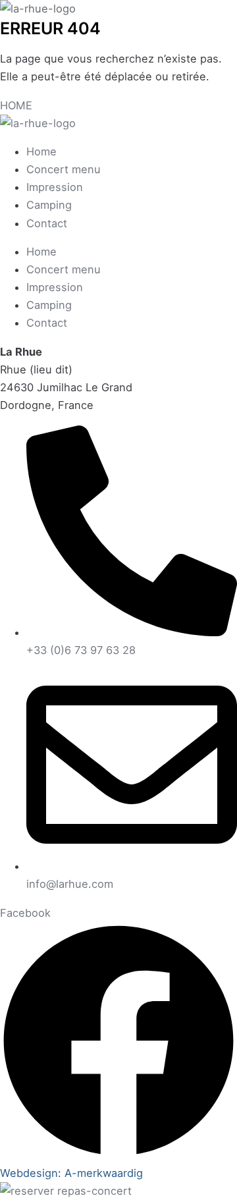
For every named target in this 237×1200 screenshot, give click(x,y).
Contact (46, 223)
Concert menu (63, 169)
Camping (49, 204)
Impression (54, 187)
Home (41, 151)
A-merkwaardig (104, 1173)
